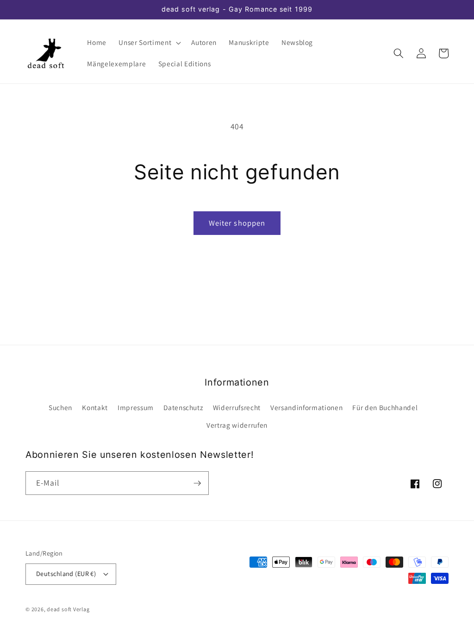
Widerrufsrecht (237, 407)
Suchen (60, 407)
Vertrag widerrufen (237, 425)
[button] (148, 42)
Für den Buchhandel (385, 407)
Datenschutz (183, 407)
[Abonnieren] (197, 483)
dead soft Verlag (68, 609)
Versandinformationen (306, 407)
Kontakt (95, 407)
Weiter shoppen (237, 223)
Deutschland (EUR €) (66, 573)
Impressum (136, 407)
